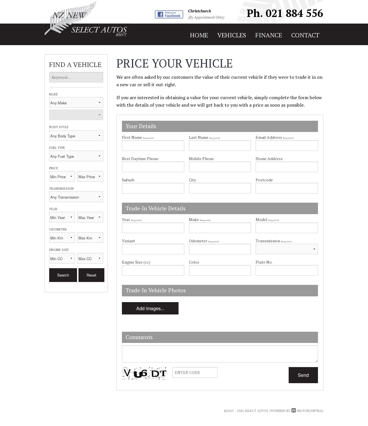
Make (53, 94)
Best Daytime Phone (140, 158)
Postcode (264, 180)
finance (268, 35)
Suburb (128, 180)
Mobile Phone (201, 158)
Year (53, 209)
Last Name (204, 137)
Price (53, 168)
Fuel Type (57, 147)
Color (194, 262)
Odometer (58, 229)
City (192, 180)
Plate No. (264, 262)
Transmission (61, 188)
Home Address (269, 158)
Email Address (275, 137)
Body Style (58, 127)
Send (303, 375)
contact (305, 35)
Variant (128, 240)
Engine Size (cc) (136, 262)
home (199, 35)
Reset (91, 275)
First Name (138, 137)
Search (63, 275)
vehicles (231, 35)
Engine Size (59, 249)
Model (267, 219)
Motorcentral (310, 411)
